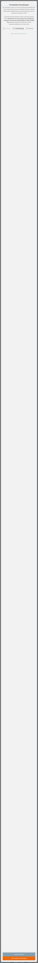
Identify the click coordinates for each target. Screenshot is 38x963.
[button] (19, 33)
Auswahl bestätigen (19, 954)
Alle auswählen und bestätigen (19, 958)
